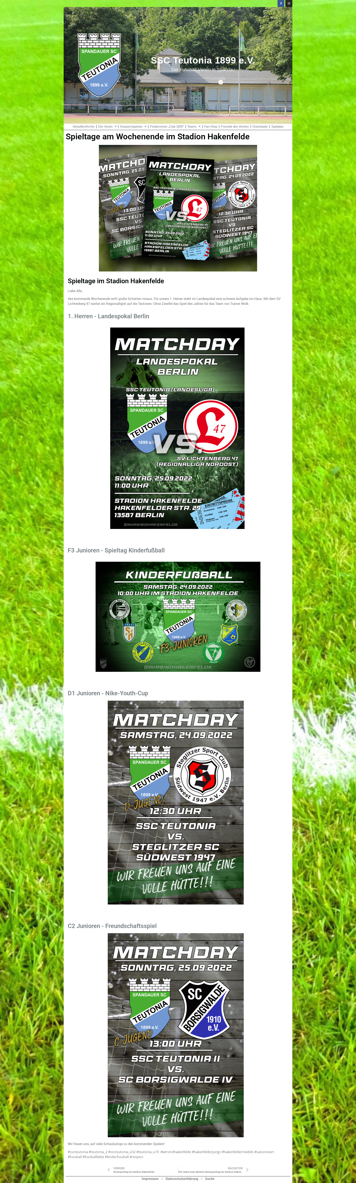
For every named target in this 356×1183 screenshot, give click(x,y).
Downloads (260, 126)
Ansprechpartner (131, 126)
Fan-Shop (210, 126)
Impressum (150, 1179)
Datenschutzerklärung (182, 1179)
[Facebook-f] (281, 3)
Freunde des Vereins (235, 126)
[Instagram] (288, 3)
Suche (209, 1179)
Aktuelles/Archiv (84, 126)
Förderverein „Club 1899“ (167, 126)
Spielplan (277, 126)
